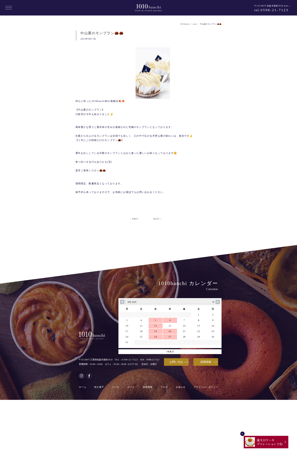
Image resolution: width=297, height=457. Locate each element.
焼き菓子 (99, 387)
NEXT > (157, 219)
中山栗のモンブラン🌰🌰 (102, 33)
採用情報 (205, 361)
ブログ (164, 387)
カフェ (131, 387)
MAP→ (287, 6)
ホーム (82, 387)
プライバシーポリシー (206, 387)
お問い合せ (176, 361)
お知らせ (181, 387)
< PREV (134, 219)
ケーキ (115, 387)
